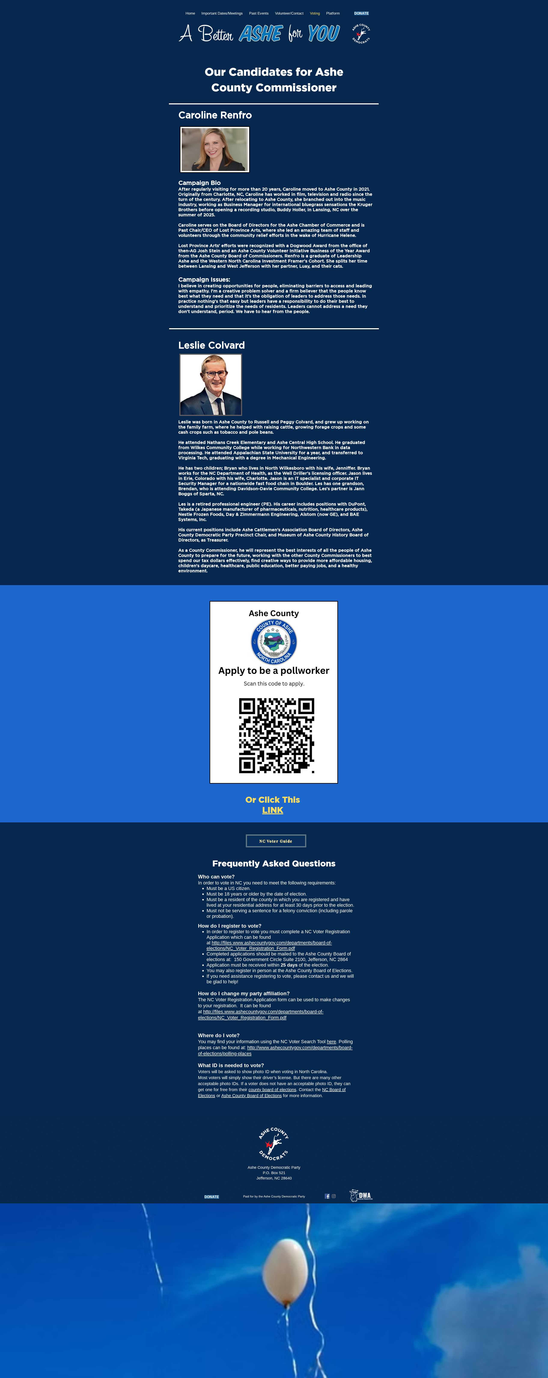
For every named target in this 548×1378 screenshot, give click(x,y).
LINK (272, 809)
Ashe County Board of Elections (251, 1095)
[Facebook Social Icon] (327, 1196)
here (331, 1041)
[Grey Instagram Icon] (333, 1196)
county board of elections (272, 1089)
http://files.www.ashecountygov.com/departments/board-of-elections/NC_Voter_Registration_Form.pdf (269, 945)
